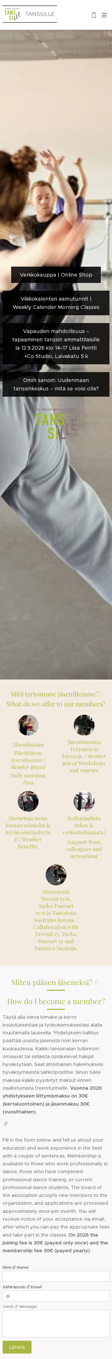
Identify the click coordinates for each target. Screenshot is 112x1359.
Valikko (104, 15)
